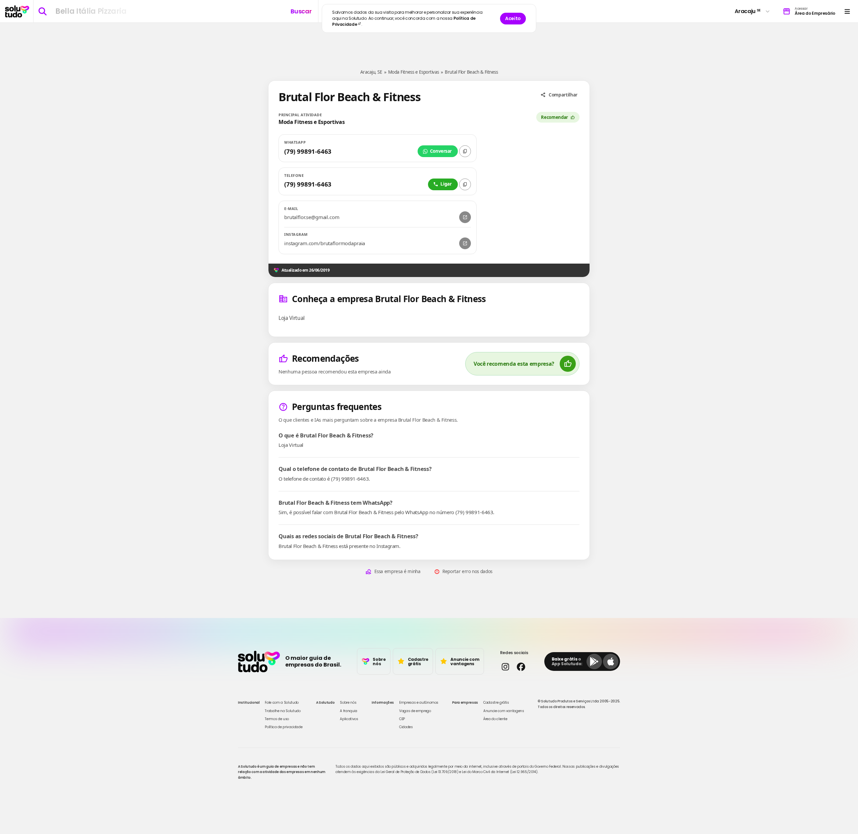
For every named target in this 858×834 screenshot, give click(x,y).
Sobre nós (348, 702)
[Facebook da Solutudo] (521, 667)
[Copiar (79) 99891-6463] (465, 151)
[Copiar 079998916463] (465, 184)
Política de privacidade (283, 726)
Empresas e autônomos (418, 702)
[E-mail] (465, 217)
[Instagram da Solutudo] (505, 667)
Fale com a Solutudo (281, 702)
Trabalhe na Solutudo (282, 710)
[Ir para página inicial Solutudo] (17, 11)
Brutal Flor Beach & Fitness (471, 72)
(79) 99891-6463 (307, 151)
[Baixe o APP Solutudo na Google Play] (594, 661)
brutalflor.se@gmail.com (312, 217)
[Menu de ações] (847, 11)
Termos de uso (277, 718)
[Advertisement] (429, 43)
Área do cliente (495, 718)
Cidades (406, 726)
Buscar (301, 11)
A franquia (348, 710)
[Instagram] (465, 243)
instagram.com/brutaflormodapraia (324, 243)
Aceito (513, 18)
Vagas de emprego (415, 710)
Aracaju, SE (371, 72)
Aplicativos (349, 718)
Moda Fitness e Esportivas (413, 72)
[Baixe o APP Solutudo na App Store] (610, 661)
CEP (402, 718)
